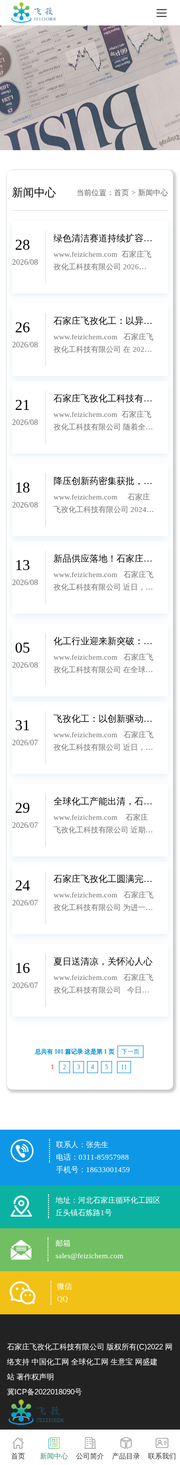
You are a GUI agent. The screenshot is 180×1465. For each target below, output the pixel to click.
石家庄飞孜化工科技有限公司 (55, 1346)
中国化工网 (50, 1361)
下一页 (131, 1051)
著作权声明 (35, 1376)
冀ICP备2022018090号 (44, 1391)
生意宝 (121, 1361)
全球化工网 (89, 1361)
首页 (121, 193)
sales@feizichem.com (90, 1256)
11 (124, 1067)
